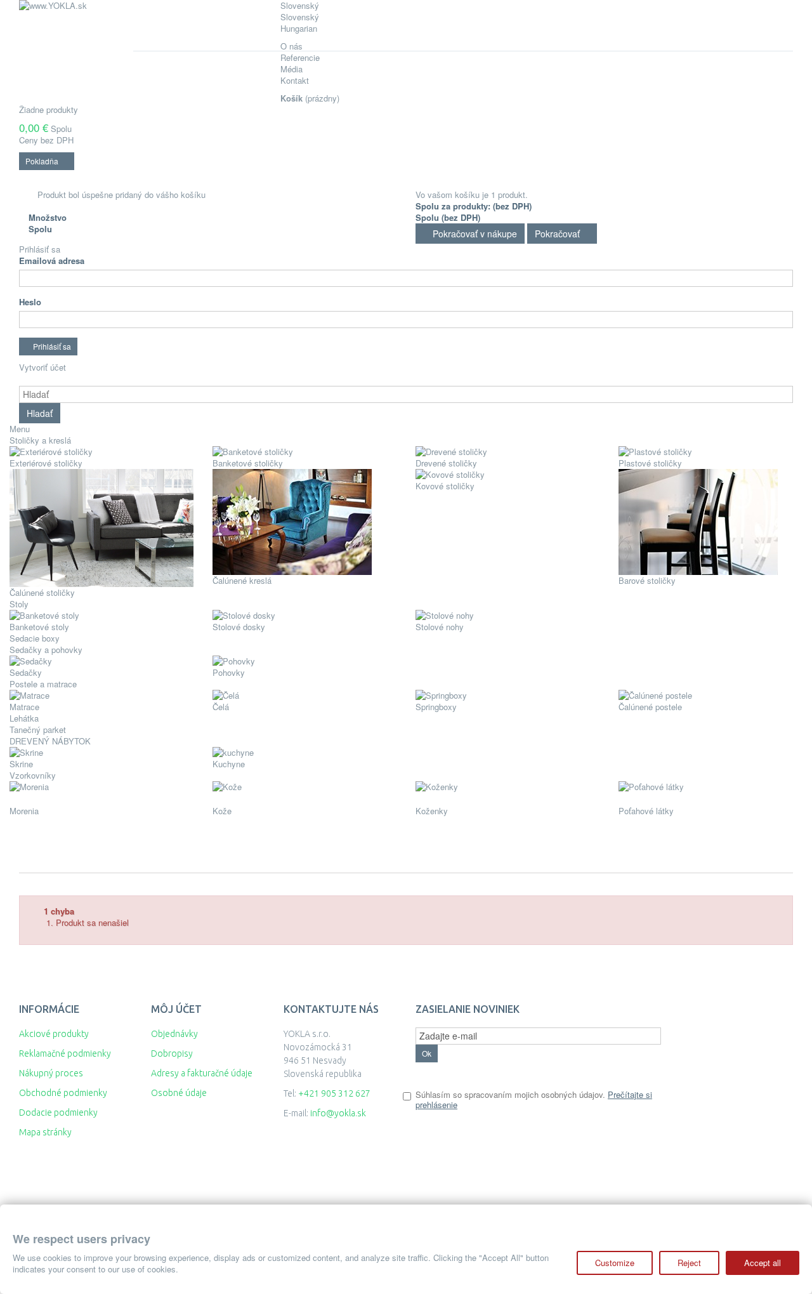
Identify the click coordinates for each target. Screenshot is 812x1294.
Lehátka (24, 718)
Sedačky (26, 672)
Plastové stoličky (650, 463)
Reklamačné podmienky (65, 1053)
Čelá (221, 707)
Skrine (21, 764)
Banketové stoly (39, 627)
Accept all (762, 1263)
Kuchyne (229, 764)
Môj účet (176, 1009)
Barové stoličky (647, 580)
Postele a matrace (43, 684)
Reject (689, 1263)
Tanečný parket (38, 729)
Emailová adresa (51, 261)
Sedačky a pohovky (46, 650)
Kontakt (294, 80)
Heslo (30, 302)
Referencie (300, 57)
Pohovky (229, 672)
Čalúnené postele (650, 707)
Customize (614, 1263)
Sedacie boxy (35, 638)
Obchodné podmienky (63, 1093)
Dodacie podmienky (58, 1112)
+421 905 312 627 (334, 1093)
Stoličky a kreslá (40, 440)
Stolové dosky (239, 627)
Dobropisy (172, 1053)
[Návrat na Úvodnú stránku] (32, 860)
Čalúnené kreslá (242, 580)
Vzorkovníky (33, 775)
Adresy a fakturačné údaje (201, 1073)
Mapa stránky (45, 1132)
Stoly (19, 604)
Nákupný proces (51, 1073)
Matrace (24, 707)
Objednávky (174, 1034)
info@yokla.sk (338, 1113)
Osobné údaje (179, 1093)
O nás (291, 46)
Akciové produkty (54, 1034)
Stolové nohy (440, 627)
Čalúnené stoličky (42, 592)
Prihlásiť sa (39, 249)
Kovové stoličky (445, 486)
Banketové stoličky (248, 463)
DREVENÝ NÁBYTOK (52, 741)
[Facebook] (420, 1158)
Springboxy (436, 707)
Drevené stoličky (446, 463)
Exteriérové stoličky (46, 463)
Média (291, 69)
